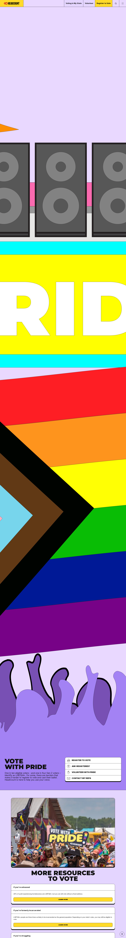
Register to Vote (104, 3)
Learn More (63, 899)
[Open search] (115, 3)
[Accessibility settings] (122, 934)
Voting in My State (74, 3)
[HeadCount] (11, 3)
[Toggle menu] (122, 3)
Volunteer (89, 3)
